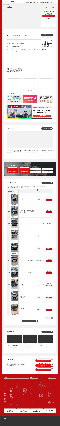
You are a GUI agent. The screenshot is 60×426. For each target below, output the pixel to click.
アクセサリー (31, 386)
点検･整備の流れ (41, 384)
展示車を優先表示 (15, 191)
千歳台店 (17, 405)
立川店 (11, 396)
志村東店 (17, 388)
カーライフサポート (50, 379)
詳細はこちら (14, 204)
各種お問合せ (49, 403)
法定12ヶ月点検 (41, 387)
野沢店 (17, 403)
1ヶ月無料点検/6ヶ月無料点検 (42, 386)
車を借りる (37, 2)
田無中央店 (11, 379)
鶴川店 (11, 390)
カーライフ (51, 2)
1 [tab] (28, 90)
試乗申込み (49, 199)
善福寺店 (17, 379)
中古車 (34, 2)
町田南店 (11, 387)
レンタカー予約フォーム (33, 400)
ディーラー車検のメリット (42, 385)
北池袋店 (17, 386)
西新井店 (5, 393)
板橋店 (17, 387)
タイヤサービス (41, 394)
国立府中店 (5, 402)
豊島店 (17, 385)
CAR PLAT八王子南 (25, 395)
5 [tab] (31, 90)
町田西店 (11, 389)
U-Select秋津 (24, 388)
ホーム (4, 4)
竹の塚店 (5, 391)
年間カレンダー (19, 46)
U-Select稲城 (24, 392)
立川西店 (11, 395)
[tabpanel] (14, 65)
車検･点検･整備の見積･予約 (51, 402)
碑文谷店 (17, 402)
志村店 (17, 389)
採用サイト (49, 395)
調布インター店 (5, 399)
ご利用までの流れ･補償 (33, 399)
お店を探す (27, 2)
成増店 (17, 390)
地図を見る (27, 35)
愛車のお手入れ (40, 392)
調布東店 (5, 398)
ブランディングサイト (50, 394)
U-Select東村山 (25, 389)
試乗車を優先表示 (10, 191)
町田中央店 (11, 388)
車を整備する (47, 2)
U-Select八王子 (25, 390)
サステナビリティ (50, 392)
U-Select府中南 (25, 387)
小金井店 (5, 401)
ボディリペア (40, 393)
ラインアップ (31, 379)
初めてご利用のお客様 (50, 385)
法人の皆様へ (49, 396)
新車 (31, 2)
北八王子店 (11, 397)
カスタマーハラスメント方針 (51, 397)
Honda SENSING (32, 385)
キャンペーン (42, 2)
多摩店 (11, 391)
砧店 (23, 379)
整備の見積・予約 (41, 396)
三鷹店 (4, 397)
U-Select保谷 (24, 391)
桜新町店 (17, 404)
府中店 (4, 400)
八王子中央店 (11, 398)
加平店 (4, 392)
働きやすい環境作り (50, 393)
